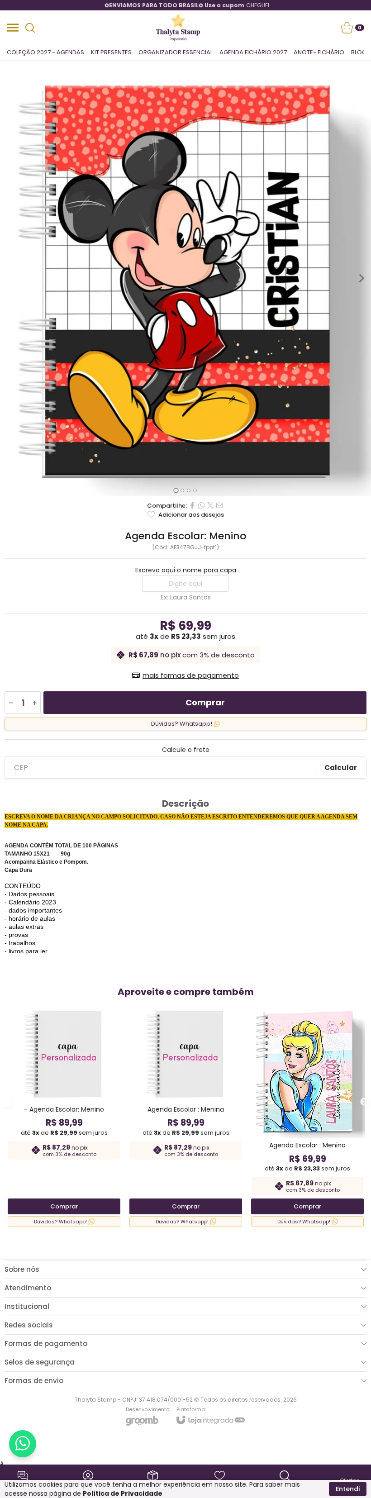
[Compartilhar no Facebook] (192, 505)
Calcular (340, 767)
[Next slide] (361, 278)
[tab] (175, 490)
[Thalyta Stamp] (178, 27)
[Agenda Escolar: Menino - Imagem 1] (185, 278)
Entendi (348, 1488)
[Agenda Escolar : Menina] (186, 1115)
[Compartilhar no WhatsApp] (201, 505)
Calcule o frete (185, 750)
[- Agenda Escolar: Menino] (64, 1115)
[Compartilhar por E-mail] (219, 505)
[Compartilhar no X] (210, 505)
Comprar (205, 702)
